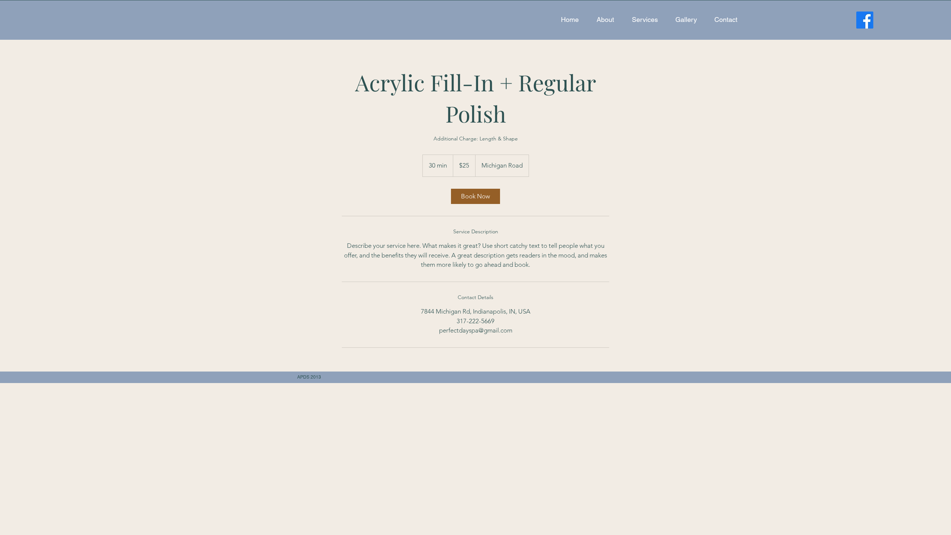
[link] (475, 196)
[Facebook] (864, 20)
